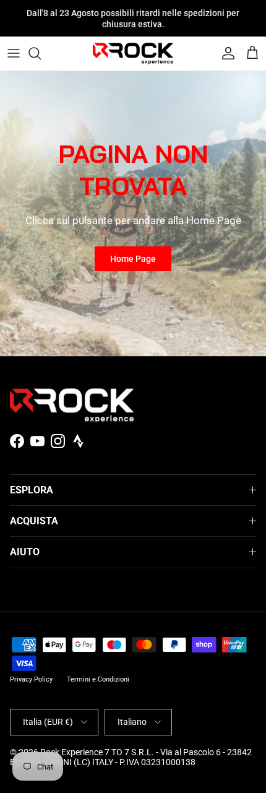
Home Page (133, 259)
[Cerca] (40, 53)
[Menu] (13, 53)
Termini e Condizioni (98, 679)
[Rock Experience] (133, 53)
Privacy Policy (31, 679)
